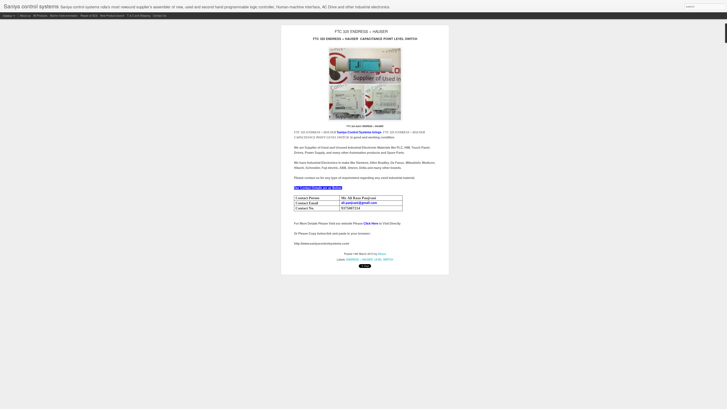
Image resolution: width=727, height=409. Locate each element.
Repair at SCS (89, 15)
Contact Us (159, 15)
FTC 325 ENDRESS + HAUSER (361, 31)
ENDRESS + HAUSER (359, 259)
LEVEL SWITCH (383, 259)
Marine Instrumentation (64, 15)
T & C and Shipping (138, 15)
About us (25, 15)
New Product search (112, 15)
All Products (40, 15)
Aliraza (382, 254)
